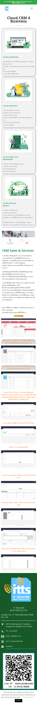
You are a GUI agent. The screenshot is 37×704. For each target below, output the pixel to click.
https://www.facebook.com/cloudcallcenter (20, 649)
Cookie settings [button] (28, 697)
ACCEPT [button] (18, 701)
